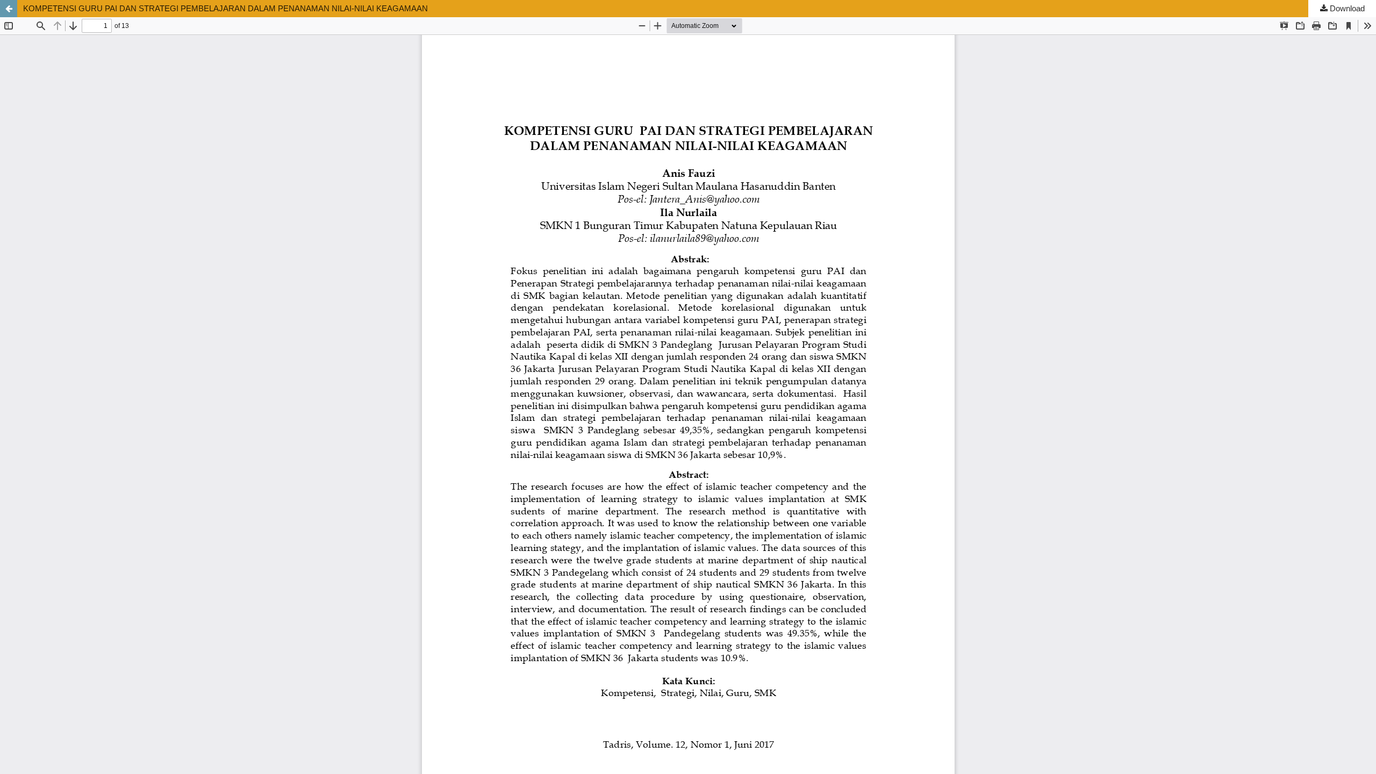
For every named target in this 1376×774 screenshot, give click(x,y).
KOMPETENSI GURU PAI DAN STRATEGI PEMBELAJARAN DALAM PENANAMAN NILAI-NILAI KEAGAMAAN (225, 8)
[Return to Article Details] (8, 8)
